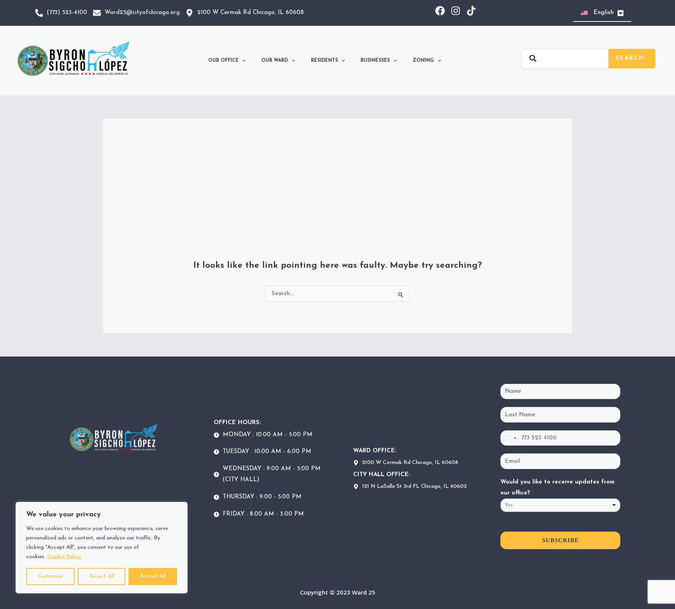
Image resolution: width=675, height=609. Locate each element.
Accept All (153, 576)
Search (630, 58)
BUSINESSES (375, 60)
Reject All (101, 576)
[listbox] (560, 505)
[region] (102, 547)
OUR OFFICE (223, 60)
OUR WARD (274, 60)
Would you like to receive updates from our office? (557, 487)
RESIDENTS (324, 60)
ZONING (423, 60)
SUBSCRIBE (560, 540)
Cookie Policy (64, 557)
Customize (50, 576)
